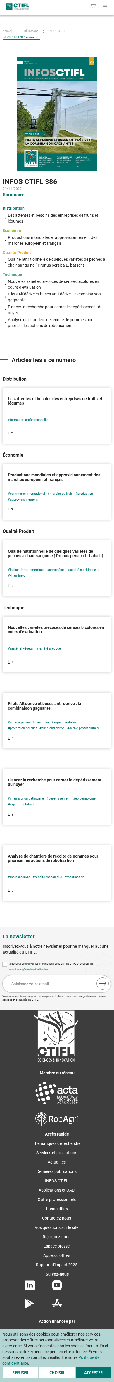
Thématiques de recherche (56, 1143)
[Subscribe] (102, 983)
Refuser (20, 1372)
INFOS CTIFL (57, 31)
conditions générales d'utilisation (29, 969)
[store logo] (24, 6)
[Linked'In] (30, 1288)
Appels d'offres (56, 1255)
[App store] (57, 1306)
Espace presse (57, 1246)
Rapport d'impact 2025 (56, 1264)
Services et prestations (56, 1152)
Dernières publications (57, 1171)
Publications (30, 31)
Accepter (93, 1372)
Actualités (57, 1162)
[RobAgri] (56, 1124)
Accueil (7, 31)
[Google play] (29, 1306)
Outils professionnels (57, 1199)
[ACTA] (57, 1105)
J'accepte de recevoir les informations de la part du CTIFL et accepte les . (51, 966)
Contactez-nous (56, 1218)
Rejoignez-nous (56, 1236)
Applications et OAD (57, 1190)
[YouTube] (57, 1288)
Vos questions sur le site (56, 1227)
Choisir (57, 1372)
